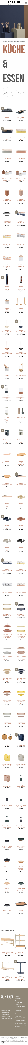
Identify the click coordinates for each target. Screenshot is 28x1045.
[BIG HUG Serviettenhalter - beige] (21, 496)
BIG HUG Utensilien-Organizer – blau (21, 744)
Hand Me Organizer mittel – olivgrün (7, 826)
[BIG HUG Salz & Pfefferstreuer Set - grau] (21, 432)
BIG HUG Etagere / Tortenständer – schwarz (7, 222)
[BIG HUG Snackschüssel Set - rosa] (21, 584)
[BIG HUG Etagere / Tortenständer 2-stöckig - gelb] (21, 627)
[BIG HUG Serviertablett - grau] (7, 496)
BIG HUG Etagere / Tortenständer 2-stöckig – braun (7, 636)
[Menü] (2, 3)
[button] (3, 1042)
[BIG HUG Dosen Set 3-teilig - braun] (7, 171)
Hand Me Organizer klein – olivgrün (21, 806)
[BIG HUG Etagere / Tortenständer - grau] (7, 715)
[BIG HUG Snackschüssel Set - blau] (7, 562)
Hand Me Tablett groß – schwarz (7, 911)
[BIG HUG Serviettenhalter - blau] (7, 518)
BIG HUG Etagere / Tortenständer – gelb (21, 702)
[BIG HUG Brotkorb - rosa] (21, 151)
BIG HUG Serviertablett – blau (21, 484)
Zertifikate (18, 998)
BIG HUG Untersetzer (7, 744)
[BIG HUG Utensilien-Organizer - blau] (21, 736)
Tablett (21, 910)
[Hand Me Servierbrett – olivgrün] (21, 859)
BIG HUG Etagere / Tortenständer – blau (21, 680)
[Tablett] (21, 903)
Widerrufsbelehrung (6, 1018)
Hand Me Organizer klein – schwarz (21, 826)
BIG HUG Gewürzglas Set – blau (21, 222)
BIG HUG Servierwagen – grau (20, 953)
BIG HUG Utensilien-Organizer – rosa (7, 785)
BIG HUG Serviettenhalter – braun (21, 527)
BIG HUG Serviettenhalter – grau (7, 549)
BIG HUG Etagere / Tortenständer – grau (7, 723)
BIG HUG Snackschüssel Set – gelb (21, 571)
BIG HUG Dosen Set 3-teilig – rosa (21, 179)
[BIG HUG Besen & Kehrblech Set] (21, 110)
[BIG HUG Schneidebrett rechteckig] (21, 454)
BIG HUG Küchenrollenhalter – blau (21, 332)
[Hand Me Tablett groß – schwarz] (7, 903)
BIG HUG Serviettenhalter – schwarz (21, 549)
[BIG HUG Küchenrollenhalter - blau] (21, 323)
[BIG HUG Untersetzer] (7, 736)
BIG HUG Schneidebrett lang (7, 462)
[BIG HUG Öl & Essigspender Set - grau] (7, 410)
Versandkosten (5, 1016)
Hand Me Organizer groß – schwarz (7, 806)
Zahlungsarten (5, 1012)
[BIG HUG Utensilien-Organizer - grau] (21, 757)
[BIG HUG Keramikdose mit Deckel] (7, 301)
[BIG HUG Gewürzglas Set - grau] (21, 235)
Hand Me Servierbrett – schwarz (7, 890)
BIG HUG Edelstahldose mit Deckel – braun (7, 201)
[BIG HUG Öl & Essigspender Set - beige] (21, 367)
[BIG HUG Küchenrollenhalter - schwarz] (21, 345)
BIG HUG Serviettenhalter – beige (21, 505)
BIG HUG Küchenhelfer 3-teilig (21, 310)
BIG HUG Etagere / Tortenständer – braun (7, 702)
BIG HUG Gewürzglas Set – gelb (7, 244)
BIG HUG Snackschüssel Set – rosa (21, 592)
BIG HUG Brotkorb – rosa (21, 159)
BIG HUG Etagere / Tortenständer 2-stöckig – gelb (21, 636)
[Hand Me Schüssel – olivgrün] (21, 839)
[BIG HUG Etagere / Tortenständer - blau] (21, 671)
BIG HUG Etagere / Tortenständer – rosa (21, 723)
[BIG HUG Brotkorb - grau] (7, 151)
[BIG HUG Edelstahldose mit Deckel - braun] (7, 192)
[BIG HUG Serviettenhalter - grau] (7, 540)
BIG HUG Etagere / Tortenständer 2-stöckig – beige (7, 614)
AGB (16, 1000)
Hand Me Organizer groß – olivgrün (21, 785)
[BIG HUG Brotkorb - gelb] (21, 130)
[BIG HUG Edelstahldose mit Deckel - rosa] (21, 192)
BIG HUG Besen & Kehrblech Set (21, 118)
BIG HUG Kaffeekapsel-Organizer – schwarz (21, 288)
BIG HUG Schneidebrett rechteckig (21, 463)
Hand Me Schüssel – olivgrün (21, 847)
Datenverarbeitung (20, 1006)
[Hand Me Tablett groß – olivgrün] (21, 881)
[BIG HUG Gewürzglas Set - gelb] (7, 235)
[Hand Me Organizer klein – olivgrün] (21, 798)
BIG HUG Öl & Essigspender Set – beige (21, 375)
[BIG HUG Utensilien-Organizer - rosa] (7, 777)
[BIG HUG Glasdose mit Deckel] (21, 257)
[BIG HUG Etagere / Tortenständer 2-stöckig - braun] (7, 627)
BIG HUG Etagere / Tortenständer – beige (7, 680)
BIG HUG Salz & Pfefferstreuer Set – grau (21, 441)
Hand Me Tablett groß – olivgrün (21, 889)
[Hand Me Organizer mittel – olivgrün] (7, 818)
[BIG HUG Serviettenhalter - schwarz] (21, 540)
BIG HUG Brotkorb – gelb (21, 138)
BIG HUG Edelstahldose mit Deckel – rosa (21, 201)
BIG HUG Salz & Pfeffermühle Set (21, 418)
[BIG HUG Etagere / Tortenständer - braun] (7, 693)
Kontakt (17, 996)
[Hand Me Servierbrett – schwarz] (7, 881)
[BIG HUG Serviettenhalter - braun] (21, 518)
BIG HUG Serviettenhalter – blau (7, 527)
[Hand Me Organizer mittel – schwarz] (7, 839)
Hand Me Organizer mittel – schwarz (7, 847)
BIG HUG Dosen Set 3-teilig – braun (7, 179)
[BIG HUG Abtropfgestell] (7, 110)
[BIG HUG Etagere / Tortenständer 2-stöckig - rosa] (21, 649)
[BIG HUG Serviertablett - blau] (21, 476)
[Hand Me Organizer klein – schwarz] (21, 818)
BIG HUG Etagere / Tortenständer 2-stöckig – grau (7, 658)
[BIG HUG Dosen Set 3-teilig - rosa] (21, 171)
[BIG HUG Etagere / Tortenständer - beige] (7, 671)
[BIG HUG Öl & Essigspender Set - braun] (21, 388)
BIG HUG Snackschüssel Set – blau (7, 571)
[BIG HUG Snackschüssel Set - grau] (7, 584)
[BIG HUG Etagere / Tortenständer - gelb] (21, 693)
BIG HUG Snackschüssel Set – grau (7, 592)
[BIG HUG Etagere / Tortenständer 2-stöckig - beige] (7, 605)
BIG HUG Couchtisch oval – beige (7, 953)
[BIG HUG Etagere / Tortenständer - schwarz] (7, 214)
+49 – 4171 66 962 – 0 (21, 1017)
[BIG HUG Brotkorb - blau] (7, 130)
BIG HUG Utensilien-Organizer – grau (21, 765)
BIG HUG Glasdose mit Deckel (21, 265)
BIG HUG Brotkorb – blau (7, 138)
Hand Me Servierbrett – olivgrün (21, 868)
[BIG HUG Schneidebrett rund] (7, 476)
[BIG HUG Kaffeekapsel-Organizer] (7, 279)
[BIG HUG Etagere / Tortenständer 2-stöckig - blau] (21, 605)
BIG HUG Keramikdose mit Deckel (7, 310)
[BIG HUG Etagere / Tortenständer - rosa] (21, 715)
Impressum (18, 1004)
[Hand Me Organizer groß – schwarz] (7, 798)
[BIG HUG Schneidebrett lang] (7, 454)
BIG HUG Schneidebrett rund (7, 484)
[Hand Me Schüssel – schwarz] (7, 859)
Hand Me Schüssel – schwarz (7, 867)
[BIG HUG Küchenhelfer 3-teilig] (21, 301)
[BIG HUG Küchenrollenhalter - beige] (7, 323)
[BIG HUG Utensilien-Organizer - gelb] (7, 757)
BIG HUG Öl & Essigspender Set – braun (21, 397)
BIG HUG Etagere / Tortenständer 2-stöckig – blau (21, 614)
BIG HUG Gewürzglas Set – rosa (7, 266)
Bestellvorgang (5, 1010)
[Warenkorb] (26, 2)
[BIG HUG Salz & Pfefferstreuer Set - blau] (7, 432)
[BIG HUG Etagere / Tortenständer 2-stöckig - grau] (7, 649)
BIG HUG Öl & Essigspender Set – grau (7, 419)
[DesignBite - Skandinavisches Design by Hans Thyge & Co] (14, 2)
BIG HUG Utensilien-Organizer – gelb (7, 765)
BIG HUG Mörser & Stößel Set (7, 375)
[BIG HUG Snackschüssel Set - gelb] (21, 562)
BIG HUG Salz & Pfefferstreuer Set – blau (7, 441)
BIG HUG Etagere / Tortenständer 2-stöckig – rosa (21, 658)
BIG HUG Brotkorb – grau (7, 159)
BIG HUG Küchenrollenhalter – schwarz (21, 354)
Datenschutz (18, 1002)
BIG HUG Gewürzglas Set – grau (21, 244)
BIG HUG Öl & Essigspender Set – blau (7, 397)
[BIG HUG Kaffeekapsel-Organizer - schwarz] (21, 279)
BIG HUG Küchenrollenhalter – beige (7, 332)
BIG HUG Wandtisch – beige (7, 978)
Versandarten (5, 1014)
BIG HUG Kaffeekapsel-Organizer (7, 288)
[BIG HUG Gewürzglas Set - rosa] (7, 257)
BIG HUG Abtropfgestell (7, 118)
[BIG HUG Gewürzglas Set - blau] (21, 214)
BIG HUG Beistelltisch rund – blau (20, 978)
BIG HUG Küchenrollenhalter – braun (7, 354)
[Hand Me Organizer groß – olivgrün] (21, 777)
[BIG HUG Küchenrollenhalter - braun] (7, 345)
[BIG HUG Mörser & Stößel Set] (7, 367)
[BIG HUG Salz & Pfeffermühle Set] (21, 410)
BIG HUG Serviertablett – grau (7, 505)
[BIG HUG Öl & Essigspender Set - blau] (7, 388)
